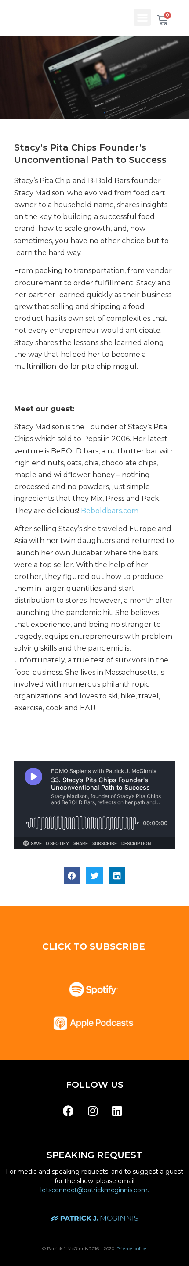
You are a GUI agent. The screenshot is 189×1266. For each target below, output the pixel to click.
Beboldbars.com (109, 511)
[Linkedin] (117, 1111)
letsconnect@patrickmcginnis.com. (94, 1190)
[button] (142, 17)
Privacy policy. (131, 1249)
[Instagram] (93, 1111)
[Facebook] (69, 1111)
